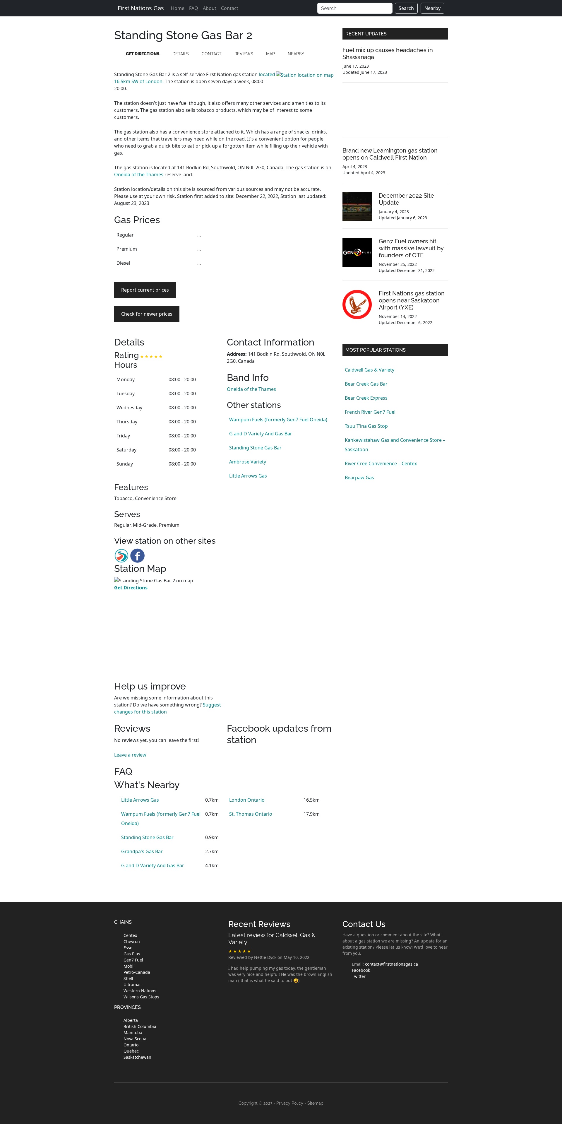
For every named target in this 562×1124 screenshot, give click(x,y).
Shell (128, 978)
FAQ (193, 8)
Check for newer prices (146, 314)
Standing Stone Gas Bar (255, 447)
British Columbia (140, 1026)
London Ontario (247, 800)
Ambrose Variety (247, 462)
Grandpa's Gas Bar (142, 851)
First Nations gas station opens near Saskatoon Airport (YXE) (412, 300)
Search (406, 8)
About (209, 8)
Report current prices (145, 290)
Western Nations (140, 990)
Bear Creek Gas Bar (366, 384)
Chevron (132, 941)
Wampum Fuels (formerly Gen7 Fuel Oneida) (278, 419)
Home (177, 8)
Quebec (131, 1051)
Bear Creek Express (366, 398)
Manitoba (133, 1032)
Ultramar (132, 984)
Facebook (361, 970)
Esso (128, 947)
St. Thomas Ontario (250, 814)
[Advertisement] (280, 269)
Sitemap (315, 1103)
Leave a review (130, 755)
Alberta (131, 1020)
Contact (229, 8)
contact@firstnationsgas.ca (391, 964)
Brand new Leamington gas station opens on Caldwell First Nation (390, 154)
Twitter (359, 976)
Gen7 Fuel (133, 960)
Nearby (432, 8)
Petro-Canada (137, 972)
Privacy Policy (289, 1103)
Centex (130, 935)
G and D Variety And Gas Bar (260, 433)
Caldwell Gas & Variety (369, 370)
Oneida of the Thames (138, 174)
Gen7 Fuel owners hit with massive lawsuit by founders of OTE (411, 248)
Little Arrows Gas (248, 476)
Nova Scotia (135, 1038)
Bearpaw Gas (359, 477)
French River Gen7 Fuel (370, 412)
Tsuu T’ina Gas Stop (366, 426)
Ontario (131, 1045)
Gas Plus (132, 954)
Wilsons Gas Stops (141, 997)
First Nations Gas (141, 8)
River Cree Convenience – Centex (381, 463)
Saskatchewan (137, 1057)
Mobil (129, 966)
